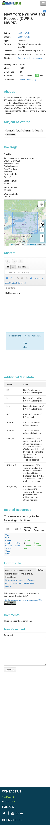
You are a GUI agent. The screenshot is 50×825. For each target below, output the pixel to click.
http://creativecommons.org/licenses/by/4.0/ (23, 600)
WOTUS (10, 131)
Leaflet (12, 244)
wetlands (28, 131)
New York (11, 134)
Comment (8, 635)
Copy (42, 570)
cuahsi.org (10, 801)
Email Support (8, 797)
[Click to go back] (7, 261)
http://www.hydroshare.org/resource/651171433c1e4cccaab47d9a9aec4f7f (20, 583)
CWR (19, 131)
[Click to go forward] (14, 261)
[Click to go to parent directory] (20, 261)
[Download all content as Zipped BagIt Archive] (31, 278)
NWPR (38, 131)
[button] (41, 204)
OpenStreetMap (30, 244)
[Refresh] (11, 278)
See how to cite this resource (30, 58)
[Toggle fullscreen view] (42, 230)
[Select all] (7, 278)
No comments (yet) (28, 80)
